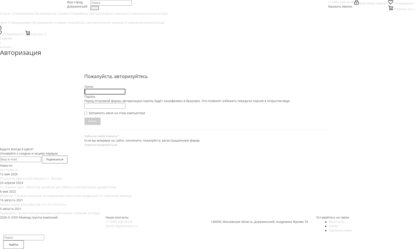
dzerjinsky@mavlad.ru (121, 226)
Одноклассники (340, 230)
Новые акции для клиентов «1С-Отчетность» (33, 204)
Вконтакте (336, 222)
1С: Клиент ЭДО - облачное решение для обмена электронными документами (58, 187)
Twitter (334, 226)
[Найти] (95, 8)
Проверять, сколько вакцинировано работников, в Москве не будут (50, 213)
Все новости (9, 170)
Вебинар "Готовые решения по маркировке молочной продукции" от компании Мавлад (65, 196)
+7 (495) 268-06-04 (341, 2)
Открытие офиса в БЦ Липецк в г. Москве (31, 178)
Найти (13, 245)
